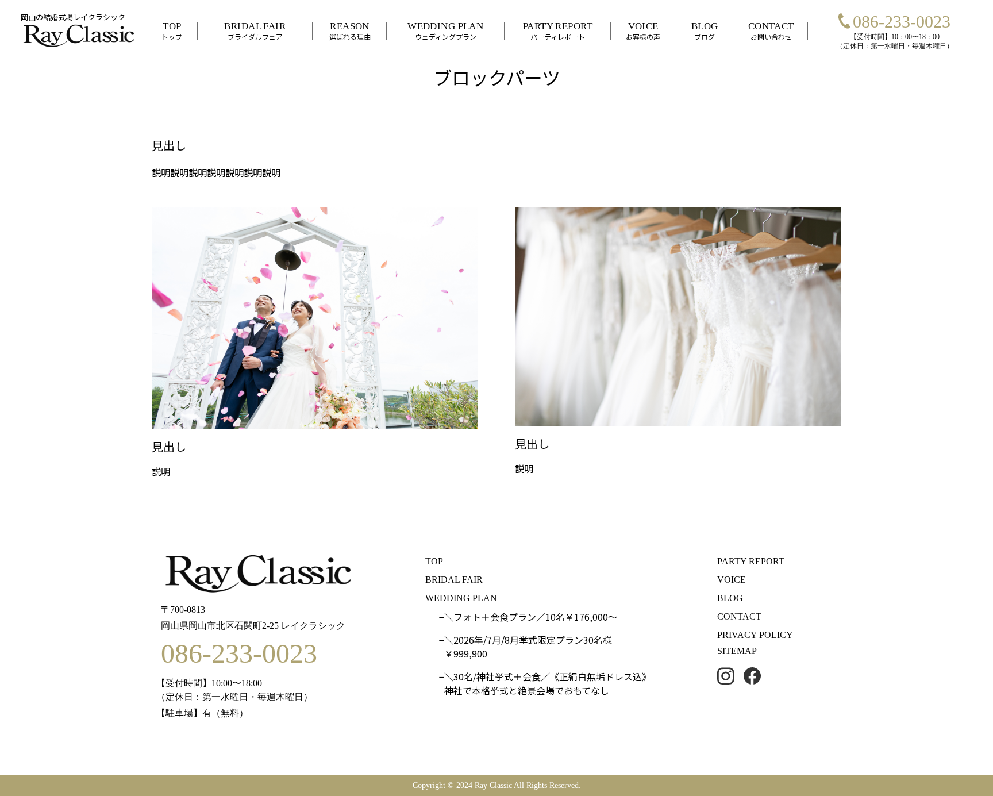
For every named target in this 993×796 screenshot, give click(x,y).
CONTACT (739, 616)
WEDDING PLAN (461, 598)
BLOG (730, 598)
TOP (434, 561)
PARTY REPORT (750, 561)
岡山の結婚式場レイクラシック (73, 16)
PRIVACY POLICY (755, 635)
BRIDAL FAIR (454, 579)
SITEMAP (737, 651)
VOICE (731, 579)
